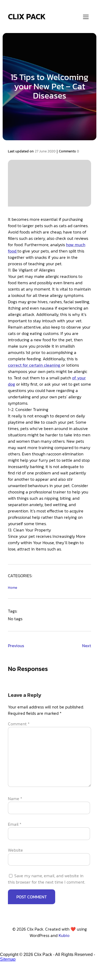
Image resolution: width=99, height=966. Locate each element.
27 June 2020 (45, 151)
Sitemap (8, 959)
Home (12, 587)
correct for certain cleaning (34, 365)
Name (15, 798)
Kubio (64, 935)
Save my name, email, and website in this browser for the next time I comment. (46, 878)
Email (14, 824)
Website (15, 850)
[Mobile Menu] (86, 16)
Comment (19, 724)
